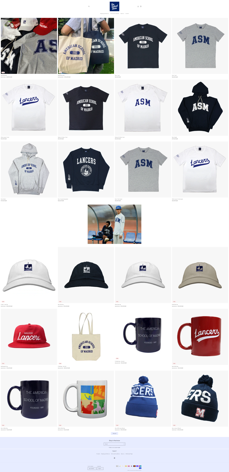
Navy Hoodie (174, 137)
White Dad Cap (118, 304)
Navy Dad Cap (61, 304)
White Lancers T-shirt (5, 137)
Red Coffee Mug (175, 366)
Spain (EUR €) (91, 468)
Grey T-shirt (174, 75)
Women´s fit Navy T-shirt (63, 137)
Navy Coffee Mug (4, 428)
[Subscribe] (124, 444)
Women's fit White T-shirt (120, 137)
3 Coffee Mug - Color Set (119, 361)
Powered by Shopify (138, 470)
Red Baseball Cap (4, 366)
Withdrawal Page (129, 453)
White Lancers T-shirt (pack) (177, 199)
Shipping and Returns (105, 453)
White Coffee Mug (61, 428)
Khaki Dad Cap (175, 304)
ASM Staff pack (4, 75)
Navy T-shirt (117, 75)
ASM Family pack (61, 75)
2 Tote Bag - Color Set (62, 366)
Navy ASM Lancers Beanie (120, 428)
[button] (89, 6)
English (99, 468)
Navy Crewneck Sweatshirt (63, 199)
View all (114, 433)
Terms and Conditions (115, 453)
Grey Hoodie (3, 199)
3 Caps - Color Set (4, 304)
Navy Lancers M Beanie (176, 428)
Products (98, 453)
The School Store (132, 470)
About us (122, 453)
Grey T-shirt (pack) (118, 199)
